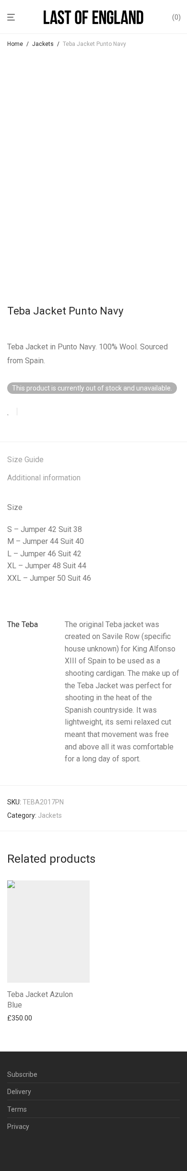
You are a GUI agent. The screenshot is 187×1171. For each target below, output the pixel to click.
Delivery (19, 1091)
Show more (21, 1031)
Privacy (18, 1126)
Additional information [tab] (44, 477)
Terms (17, 1109)
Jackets (43, 44)
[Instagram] (26, 1150)
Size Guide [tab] (25, 459)
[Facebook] (10, 1150)
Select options (25, 1018)
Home (15, 44)
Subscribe (22, 1074)
